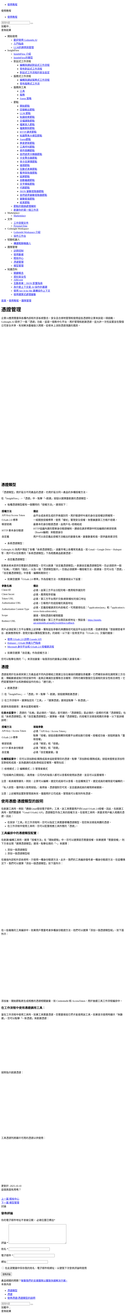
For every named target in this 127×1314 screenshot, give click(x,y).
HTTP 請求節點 (28, 132)
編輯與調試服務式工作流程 (35, 80)
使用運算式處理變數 (25, 294)
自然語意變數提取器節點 (33, 195)
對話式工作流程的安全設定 (35, 72)
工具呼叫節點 (27, 146)
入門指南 (19, 43)
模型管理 (19, 265)
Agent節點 (25, 139)
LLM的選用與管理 (24, 47)
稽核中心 (19, 258)
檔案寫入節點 (27, 124)
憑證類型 (12, 1290)
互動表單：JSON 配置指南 (28, 283)
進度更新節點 (27, 143)
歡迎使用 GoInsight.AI (25, 40)
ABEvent (18, 279)
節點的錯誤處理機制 (25, 206)
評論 (4, 1243)
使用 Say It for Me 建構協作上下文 (32, 290)
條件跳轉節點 (27, 150)
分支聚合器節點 (28, 158)
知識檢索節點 (27, 117)
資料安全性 (20, 276)
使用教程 (12, 4)
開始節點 (25, 106)
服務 (22, 94)
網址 (3, 1261)
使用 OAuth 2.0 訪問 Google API (24, 639)
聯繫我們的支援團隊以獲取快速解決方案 (44, 1280)
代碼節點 (25, 187)
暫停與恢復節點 (28, 172)
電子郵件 (7, 1255)
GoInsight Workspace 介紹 (27, 232)
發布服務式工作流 (30, 83)
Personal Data (20, 226)
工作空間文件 (21, 223)
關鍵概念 (19, 273)
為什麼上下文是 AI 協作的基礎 (30, 287)
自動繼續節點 (27, 180)
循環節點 (25, 165)
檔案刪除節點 (27, 128)
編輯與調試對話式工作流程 (35, 65)
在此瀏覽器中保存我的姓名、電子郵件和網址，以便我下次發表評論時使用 (46, 1268)
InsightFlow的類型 (23, 57)
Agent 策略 (25, 98)
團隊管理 (26, 300)
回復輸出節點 (27, 109)
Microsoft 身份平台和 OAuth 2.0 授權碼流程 (30, 646)
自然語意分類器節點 (31, 154)
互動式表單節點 (28, 169)
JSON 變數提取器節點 (32, 191)
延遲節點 (25, 176)
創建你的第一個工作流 (26, 210)
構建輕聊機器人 (22, 243)
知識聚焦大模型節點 (31, 135)
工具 (22, 91)
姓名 (4, 1249)
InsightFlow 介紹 (22, 54)
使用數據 (19, 254)
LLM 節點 (25, 113)
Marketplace (20, 215)
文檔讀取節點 (27, 120)
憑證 (9, 1294)
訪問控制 (19, 250)
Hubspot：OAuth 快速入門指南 (24, 643)
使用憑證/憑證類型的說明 (21, 1298)
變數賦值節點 (27, 198)
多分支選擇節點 (28, 161)
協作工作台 (20, 236)
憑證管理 (19, 262)
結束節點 (25, 202)
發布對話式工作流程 (31, 68)
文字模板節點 (27, 184)
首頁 (3, 300)
